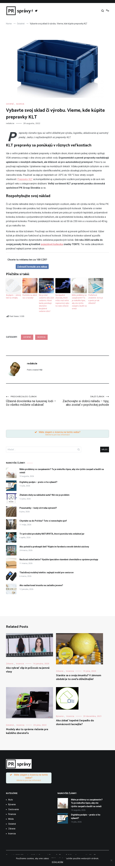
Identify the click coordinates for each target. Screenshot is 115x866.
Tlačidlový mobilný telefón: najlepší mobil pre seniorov (46, 572)
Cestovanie (13, 809)
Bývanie (60, 716)
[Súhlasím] (111, 860)
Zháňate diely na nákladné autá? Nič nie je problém (44, 495)
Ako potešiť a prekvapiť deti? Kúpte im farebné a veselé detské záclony (54, 546)
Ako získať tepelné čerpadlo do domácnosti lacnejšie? (75, 722)
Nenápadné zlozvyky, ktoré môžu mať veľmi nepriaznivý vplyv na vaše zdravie (62, 300)
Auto (10, 799)
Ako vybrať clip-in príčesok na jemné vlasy (28, 670)
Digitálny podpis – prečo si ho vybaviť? (38, 482)
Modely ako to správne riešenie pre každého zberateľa (27, 731)
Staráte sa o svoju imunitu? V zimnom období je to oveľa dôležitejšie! (78, 677)
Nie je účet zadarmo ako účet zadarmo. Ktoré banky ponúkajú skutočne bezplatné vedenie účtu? (46, 303)
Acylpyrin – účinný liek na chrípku (13, 296)
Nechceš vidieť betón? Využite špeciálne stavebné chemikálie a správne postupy (58, 559)
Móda (11, 819)
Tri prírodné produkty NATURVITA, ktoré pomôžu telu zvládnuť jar (51, 534)
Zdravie (9, 664)
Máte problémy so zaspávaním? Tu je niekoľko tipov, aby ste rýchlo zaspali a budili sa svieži (79, 302)
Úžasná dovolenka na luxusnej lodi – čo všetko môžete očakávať (31, 401)
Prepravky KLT (24, 179)
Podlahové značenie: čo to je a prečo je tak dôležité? (95, 299)
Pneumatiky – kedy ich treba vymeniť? (38, 508)
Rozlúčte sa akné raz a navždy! (29, 296)
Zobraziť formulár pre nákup (32, 266)
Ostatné (10, 104)
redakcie (10, 123)
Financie (12, 814)
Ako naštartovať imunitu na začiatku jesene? (41, 585)
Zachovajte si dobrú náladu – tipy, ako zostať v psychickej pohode (86, 401)
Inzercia (20, 104)
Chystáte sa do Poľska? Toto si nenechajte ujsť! (43, 521)
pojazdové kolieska (52, 244)
